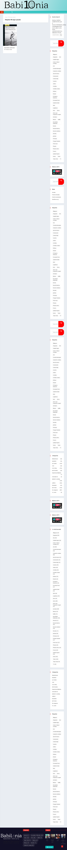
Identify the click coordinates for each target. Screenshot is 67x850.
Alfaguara (55, 54)
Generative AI (55, 476)
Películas (55, 138)
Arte (60, 57)
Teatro (59, 156)
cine (54, 66)
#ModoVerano (55, 458)
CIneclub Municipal (57, 68)
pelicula (54, 136)
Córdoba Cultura (56, 88)
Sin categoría (55, 490)
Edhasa (54, 91)
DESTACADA (55, 470)
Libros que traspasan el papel (57, 114)
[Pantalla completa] (61, 173)
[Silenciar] (60, 173)
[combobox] (57, 35)
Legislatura (55, 107)
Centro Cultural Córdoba (56, 63)
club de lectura (56, 73)
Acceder (54, 192)
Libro (54, 110)
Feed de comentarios (56, 197)
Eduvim (54, 93)
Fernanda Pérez (56, 100)
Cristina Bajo (55, 78)
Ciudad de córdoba (57, 71)
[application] (57, 172)
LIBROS (7, 25)
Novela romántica (56, 131)
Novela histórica (56, 128)
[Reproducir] (54, 173)
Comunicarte (55, 76)
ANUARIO (54, 461)
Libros (58, 110)
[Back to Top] (62, 846)
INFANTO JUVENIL (56, 479)
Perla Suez (55, 143)
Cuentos (55, 81)
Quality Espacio (56, 153)
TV (60, 158)
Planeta (54, 146)
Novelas (54, 133)
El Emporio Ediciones (55, 97)
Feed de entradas (56, 194)
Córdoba (55, 86)
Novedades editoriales (9, 47)
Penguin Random (56, 141)
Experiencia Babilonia (56, 472)
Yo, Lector (54, 492)
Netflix (59, 119)
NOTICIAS (54, 487)
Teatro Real (55, 158)
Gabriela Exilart (56, 102)
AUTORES (54, 463)
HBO (54, 105)
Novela (54, 126)
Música (54, 119)
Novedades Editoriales (55, 123)
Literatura (55, 117)
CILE (53, 465)
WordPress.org (55, 199)
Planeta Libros (56, 148)
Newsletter (54, 485)
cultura (54, 83)
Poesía (54, 151)
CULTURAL (54, 468)
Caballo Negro (56, 59)
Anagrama (55, 57)
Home (6, 17)
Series (54, 156)
